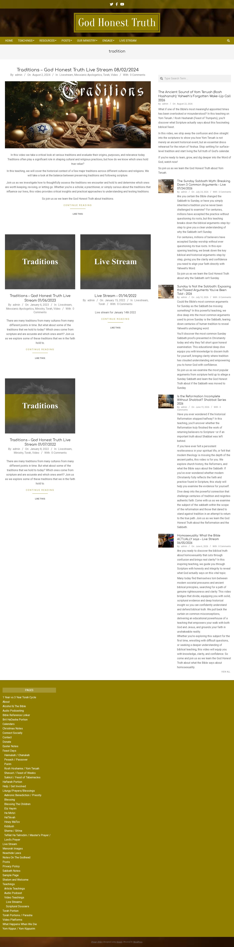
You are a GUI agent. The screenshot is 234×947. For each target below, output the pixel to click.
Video (114, 74)
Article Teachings (14, 888)
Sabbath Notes (11, 870)
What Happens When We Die (20, 924)
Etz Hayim (10, 808)
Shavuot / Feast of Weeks (20, 773)
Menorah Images (13, 848)
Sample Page (11, 875)
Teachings (9, 884)
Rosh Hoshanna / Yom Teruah (21, 768)
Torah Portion (11, 910)
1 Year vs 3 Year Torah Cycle (19, 697)
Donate (7, 741)
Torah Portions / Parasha (17, 915)
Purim (7, 764)
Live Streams (14, 902)
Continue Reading (78, 205)
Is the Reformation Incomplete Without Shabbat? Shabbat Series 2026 (201, 400)
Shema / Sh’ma (13, 830)
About (6, 701)
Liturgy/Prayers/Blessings (19, 790)
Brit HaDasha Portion (15, 719)
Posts (6, 862)
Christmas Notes (13, 728)
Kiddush (9, 826)
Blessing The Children (17, 804)
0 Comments (137, 74)
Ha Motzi (9, 813)
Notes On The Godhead (16, 857)
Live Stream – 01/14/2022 (115, 296)
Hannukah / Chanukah (17, 755)
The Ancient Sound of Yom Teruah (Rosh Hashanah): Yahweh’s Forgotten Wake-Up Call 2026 (194, 96)
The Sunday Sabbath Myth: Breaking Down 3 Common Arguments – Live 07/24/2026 (203, 185)
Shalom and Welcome (15, 879)
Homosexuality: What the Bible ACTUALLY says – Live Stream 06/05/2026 (198, 539)
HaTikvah (9, 817)
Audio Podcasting (13, 710)
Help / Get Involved (14, 786)
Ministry (40, 308)
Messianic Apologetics (88, 74)
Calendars (9, 724)
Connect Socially (12, 733)
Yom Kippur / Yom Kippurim (19, 928)
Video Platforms (12, 919)
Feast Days (9, 750)
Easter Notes (10, 746)
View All (225, 672)
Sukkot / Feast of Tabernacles (22, 777)
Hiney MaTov (12, 821)
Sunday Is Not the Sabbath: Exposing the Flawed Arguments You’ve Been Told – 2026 (204, 290)
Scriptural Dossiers (17, 906)
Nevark (119, 941)
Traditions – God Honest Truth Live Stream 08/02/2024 (78, 69)
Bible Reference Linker (16, 715)
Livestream (66, 74)
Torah (106, 74)
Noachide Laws (12, 853)
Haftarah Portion (12, 781)
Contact (7, 737)
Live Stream (10, 844)
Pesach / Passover (16, 759)
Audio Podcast (13, 893)
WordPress (137, 941)
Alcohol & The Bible (14, 706)
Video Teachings (14, 897)
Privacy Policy (11, 866)
